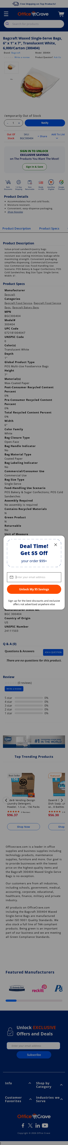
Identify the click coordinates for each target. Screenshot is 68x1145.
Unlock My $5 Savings (34, 589)
